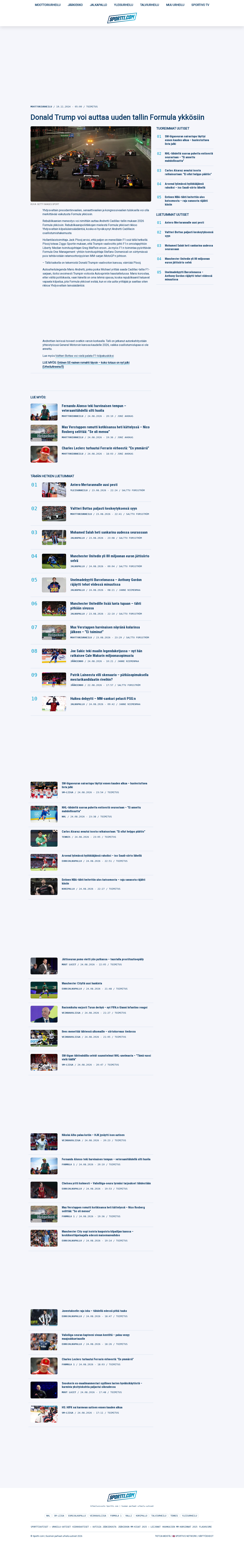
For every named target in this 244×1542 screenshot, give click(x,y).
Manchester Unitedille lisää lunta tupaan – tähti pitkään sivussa (105, 605)
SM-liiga (59, 1516)
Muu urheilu (175, 5)
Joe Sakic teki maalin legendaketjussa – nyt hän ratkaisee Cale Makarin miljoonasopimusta (106, 653)
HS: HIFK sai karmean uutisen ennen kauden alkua (92, 1407)
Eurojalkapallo (77, 1516)
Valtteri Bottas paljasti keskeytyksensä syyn (103, 508)
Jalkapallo (98, 5)
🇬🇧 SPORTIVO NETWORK (184, 1536)
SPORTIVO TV (200, 5)
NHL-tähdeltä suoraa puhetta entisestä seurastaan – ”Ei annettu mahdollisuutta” (101, 809)
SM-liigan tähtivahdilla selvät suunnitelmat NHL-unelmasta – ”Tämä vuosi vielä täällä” (106, 1057)
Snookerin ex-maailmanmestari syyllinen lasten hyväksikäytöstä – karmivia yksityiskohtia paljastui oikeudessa (102, 1385)
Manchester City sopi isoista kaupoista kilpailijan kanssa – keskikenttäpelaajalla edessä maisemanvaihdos (97, 1233)
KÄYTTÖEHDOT (206, 1536)
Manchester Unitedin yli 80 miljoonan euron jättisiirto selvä (109, 558)
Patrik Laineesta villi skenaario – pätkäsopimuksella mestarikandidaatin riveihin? (109, 677)
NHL (48, 1516)
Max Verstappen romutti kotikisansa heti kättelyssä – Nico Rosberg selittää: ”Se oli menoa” (106, 429)
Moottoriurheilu (48, 5)
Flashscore (205, 1527)
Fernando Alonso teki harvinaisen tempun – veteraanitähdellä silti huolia (94, 408)
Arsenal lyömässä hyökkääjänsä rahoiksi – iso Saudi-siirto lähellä (102, 855)
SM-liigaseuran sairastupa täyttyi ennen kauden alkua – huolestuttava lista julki (104, 785)
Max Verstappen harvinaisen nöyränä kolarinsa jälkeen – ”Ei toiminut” (105, 629)
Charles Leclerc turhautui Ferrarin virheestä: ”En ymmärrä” (105, 448)
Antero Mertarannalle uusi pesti (94, 485)
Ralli (129, 1516)
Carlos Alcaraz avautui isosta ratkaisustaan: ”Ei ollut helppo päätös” (103, 831)
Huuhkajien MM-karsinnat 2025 (179, 1527)
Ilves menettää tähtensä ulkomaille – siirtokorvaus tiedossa (99, 1031)
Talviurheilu (149, 5)
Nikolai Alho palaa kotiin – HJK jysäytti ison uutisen (93, 1135)
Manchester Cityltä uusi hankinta (82, 983)
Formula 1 (115, 1516)
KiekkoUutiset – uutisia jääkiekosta (94, 1527)
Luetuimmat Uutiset (172, 214)
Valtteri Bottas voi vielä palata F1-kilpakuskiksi (84, 355)
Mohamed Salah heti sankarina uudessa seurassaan (109, 532)
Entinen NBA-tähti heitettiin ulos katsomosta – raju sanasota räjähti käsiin (103, 881)
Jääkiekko (75, 5)
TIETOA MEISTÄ (162, 1536)
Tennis (174, 1516)
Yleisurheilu (123, 5)
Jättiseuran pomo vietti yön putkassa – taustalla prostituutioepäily (103, 959)
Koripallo (141, 1516)
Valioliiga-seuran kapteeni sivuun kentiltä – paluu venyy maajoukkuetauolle (96, 1336)
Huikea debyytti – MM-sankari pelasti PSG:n (103, 698)
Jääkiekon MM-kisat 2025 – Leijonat (139, 1527)
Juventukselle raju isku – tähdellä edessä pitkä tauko (94, 1311)
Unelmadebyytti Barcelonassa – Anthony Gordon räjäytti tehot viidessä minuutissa (106, 582)
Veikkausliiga (98, 1516)
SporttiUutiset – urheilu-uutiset (51, 1527)
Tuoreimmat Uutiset (172, 128)
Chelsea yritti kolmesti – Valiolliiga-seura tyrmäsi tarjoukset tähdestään (106, 1183)
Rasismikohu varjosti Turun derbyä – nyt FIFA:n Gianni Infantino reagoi (104, 1007)
